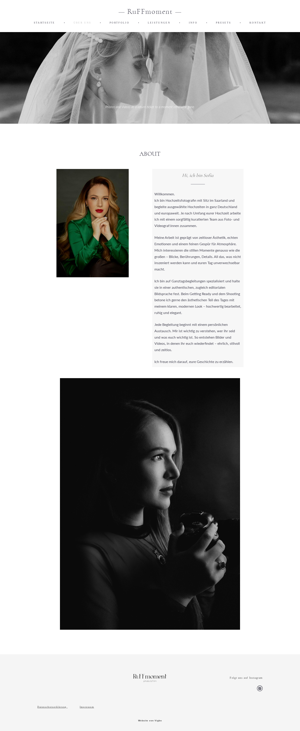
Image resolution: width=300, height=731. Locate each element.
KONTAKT (257, 22)
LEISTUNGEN (159, 22)
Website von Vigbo (150, 721)
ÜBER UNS (82, 22)
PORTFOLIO (119, 22)
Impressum (87, 707)
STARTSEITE (44, 22)
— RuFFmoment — (150, 11)
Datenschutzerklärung (52, 707)
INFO (193, 22)
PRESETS (223, 22)
